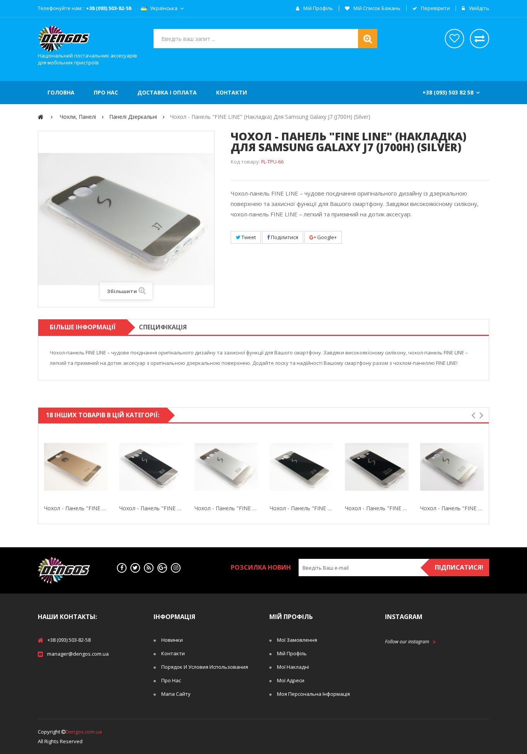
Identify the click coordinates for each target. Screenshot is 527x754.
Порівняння (479, 38)
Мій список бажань (376, 8)
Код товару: (245, 161)
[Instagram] (176, 568)
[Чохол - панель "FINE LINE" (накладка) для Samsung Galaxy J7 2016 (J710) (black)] (301, 467)
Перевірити (435, 8)
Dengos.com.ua (84, 731)
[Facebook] (122, 568)
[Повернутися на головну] (41, 116)
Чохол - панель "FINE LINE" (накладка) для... (76, 508)
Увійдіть (478, 8)
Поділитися (284, 237)
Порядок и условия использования (204, 666)
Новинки (172, 639)
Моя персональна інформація (313, 693)
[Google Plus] (162, 568)
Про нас (171, 680)
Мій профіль (317, 8)
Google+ (326, 237)
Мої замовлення (297, 639)
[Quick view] (45, 467)
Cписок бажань (454, 38)
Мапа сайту (176, 693)
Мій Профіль (292, 653)
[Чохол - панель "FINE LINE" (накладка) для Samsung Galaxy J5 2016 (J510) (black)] (151, 467)
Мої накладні (293, 666)
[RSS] (149, 568)
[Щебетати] (135, 568)
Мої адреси (290, 680)
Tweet (248, 237)
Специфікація (163, 327)
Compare (106, 467)
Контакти (173, 653)
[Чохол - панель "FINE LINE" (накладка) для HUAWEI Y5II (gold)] (76, 467)
